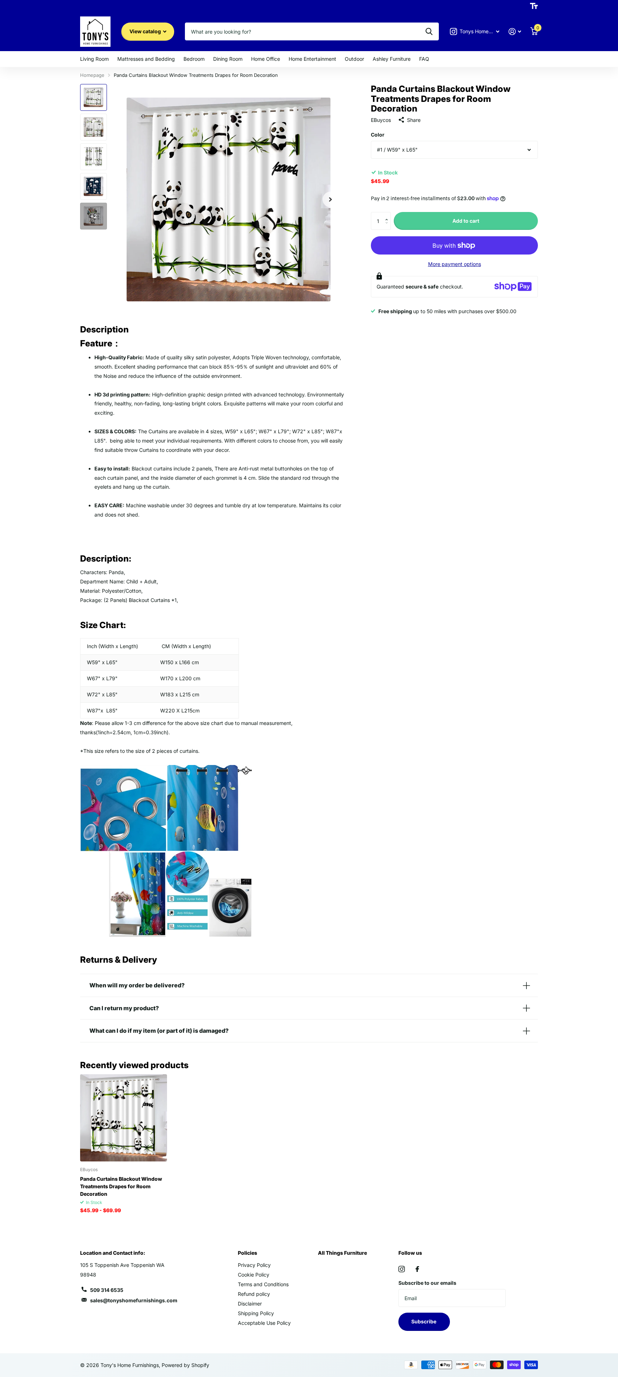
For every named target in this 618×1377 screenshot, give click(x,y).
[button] (388, 214)
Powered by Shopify (185, 1365)
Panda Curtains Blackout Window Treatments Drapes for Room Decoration (121, 1186)
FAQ (424, 59)
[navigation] (93, 97)
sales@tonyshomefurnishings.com (133, 1300)
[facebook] (417, 1269)
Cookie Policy (253, 1275)
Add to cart (465, 221)
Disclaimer (250, 1303)
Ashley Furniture (392, 59)
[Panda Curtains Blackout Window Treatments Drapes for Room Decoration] (123, 1117)
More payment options (454, 264)
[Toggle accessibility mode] (534, 6)
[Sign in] (514, 32)
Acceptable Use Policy (264, 1323)
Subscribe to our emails (427, 1283)
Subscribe (424, 1321)
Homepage (92, 75)
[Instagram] (401, 1269)
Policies (247, 1253)
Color (377, 135)
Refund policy (254, 1294)
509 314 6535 (106, 1290)
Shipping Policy (256, 1313)
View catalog (145, 31)
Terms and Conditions (263, 1284)
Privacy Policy (254, 1265)
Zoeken (429, 31)
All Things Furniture (342, 1253)
